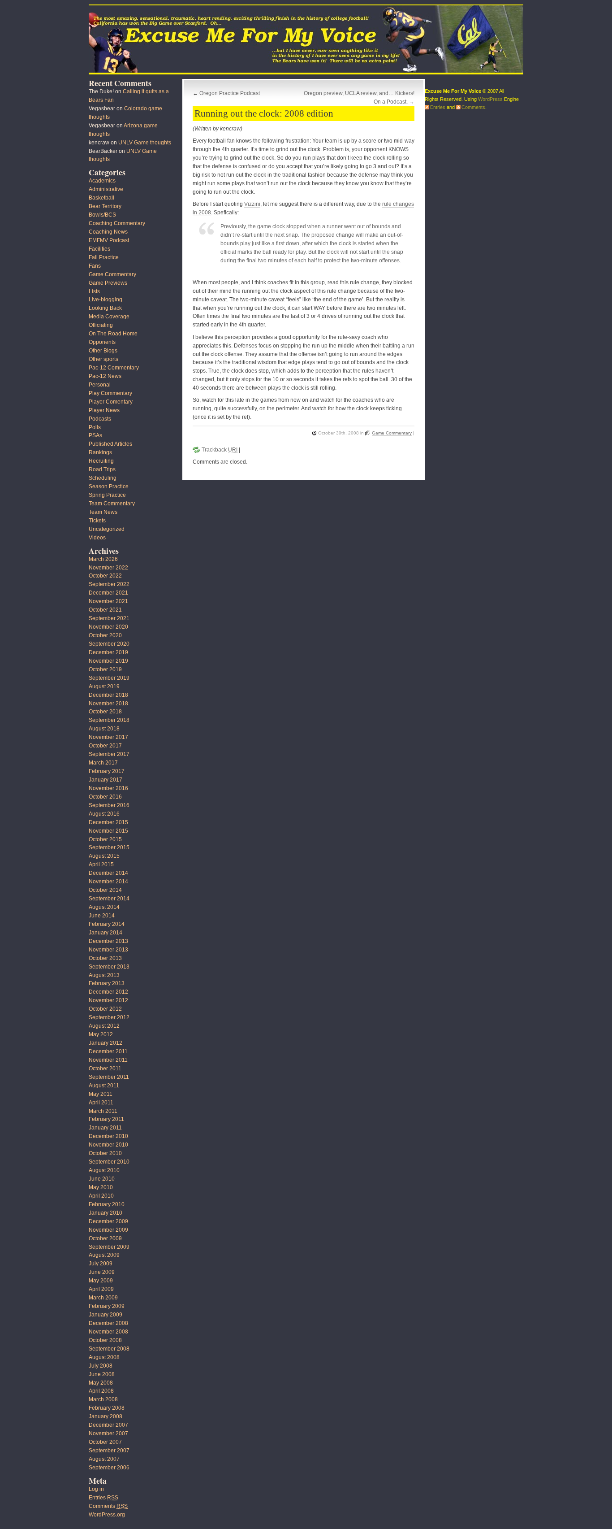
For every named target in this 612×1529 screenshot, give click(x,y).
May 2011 (100, 1094)
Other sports (103, 359)
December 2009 (108, 1221)
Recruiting (101, 461)
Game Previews (108, 283)
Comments (108, 1506)
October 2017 (105, 746)
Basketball (101, 198)
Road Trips (102, 469)
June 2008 (102, 1374)
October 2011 (105, 1068)
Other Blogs (103, 351)
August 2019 (104, 686)
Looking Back (105, 308)
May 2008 (101, 1383)
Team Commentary (112, 503)
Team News (103, 512)
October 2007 (105, 1442)
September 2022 (109, 584)
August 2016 (104, 814)
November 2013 (108, 950)
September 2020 (109, 644)
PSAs (95, 435)
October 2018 (105, 711)
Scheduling (102, 478)
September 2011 (109, 1077)
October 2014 (105, 890)
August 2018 (104, 728)
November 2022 (108, 568)
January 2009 (105, 1315)
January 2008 (105, 1416)
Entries (103, 1497)
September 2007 (109, 1450)
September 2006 (109, 1467)
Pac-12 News (105, 376)
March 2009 (103, 1297)
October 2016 (105, 797)
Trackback (219, 450)
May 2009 (101, 1280)
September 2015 (109, 847)
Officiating (101, 325)
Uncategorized (107, 529)
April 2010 (101, 1196)
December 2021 (108, 593)
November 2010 (108, 1145)
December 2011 (108, 1051)
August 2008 (104, 1357)
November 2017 (108, 737)
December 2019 (108, 652)
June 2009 (102, 1272)
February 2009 (107, 1306)
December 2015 (108, 822)
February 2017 (107, 771)
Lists (94, 291)
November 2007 (108, 1433)
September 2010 (109, 1162)
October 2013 (105, 958)
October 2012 (105, 1009)
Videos (97, 537)
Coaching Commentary (117, 223)
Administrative (106, 189)
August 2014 (104, 907)
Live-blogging (105, 299)
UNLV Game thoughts (144, 142)
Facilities (99, 249)
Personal (100, 385)
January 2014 (105, 933)
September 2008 (109, 1349)
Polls (95, 427)
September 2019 (109, 678)
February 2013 (107, 983)
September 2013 (109, 967)
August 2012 (104, 1026)
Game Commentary (392, 432)
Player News (104, 410)
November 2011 (108, 1060)
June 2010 (102, 1179)
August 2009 (104, 1255)
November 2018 (108, 703)
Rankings (100, 452)
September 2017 (109, 754)
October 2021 (105, 610)
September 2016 (109, 805)
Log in (96, 1489)
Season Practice (109, 486)
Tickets (97, 520)
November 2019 (108, 661)
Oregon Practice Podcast (229, 93)
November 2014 (108, 881)
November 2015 (108, 831)
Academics (102, 181)
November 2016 (108, 788)
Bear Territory (105, 206)
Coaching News (108, 232)
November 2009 (108, 1230)
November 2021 (108, 601)
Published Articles (110, 444)
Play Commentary (110, 393)
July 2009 (100, 1263)
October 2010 (105, 1153)
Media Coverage (109, 316)
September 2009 (109, 1247)
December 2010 (108, 1136)
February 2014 (107, 924)
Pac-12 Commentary (114, 368)
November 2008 (108, 1332)
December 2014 (108, 873)
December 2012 (108, 992)
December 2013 (108, 941)
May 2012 (101, 1034)
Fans (95, 266)
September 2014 (109, 898)
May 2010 (101, 1187)
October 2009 (105, 1238)
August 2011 (104, 1085)
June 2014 (102, 915)
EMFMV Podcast (109, 240)
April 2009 (101, 1289)
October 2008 (105, 1340)
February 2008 (107, 1408)
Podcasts (100, 419)
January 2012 (105, 1043)
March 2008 (103, 1399)
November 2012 (108, 1000)
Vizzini (252, 204)
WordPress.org (107, 1515)
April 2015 (101, 864)
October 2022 (105, 576)
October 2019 (105, 669)
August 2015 (104, 856)
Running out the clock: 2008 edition (263, 113)
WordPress (490, 99)
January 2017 (105, 780)
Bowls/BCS (102, 215)
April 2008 (101, 1391)
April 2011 (101, 1102)
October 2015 (105, 839)
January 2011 (105, 1128)
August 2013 (104, 975)
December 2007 (108, 1425)
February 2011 (106, 1119)
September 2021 (109, 618)
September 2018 (109, 720)
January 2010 (105, 1213)
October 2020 (105, 635)
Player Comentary (111, 402)
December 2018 (108, 695)
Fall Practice (104, 257)
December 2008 (108, 1323)
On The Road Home (113, 333)
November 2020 (108, 627)
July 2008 (100, 1366)
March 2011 (103, 1111)
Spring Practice (107, 495)
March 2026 (103, 559)
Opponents (102, 342)
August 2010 (104, 1170)
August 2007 (104, 1459)
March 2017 (103, 763)
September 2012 (109, 1017)
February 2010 (107, 1204)
